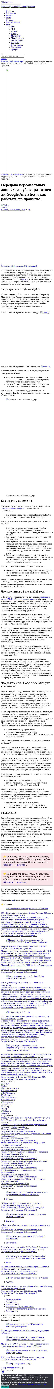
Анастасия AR (7, 933)
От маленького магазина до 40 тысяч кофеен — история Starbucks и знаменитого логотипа (25, 1268)
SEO (13, 29)
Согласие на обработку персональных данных (26, 1309)
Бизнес (9, 15)
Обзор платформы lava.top (12, 1368)
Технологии (16, 47)
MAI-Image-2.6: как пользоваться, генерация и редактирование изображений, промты (21, 1204)
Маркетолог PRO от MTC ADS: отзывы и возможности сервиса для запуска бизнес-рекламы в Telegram (25, 1345)
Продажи (15, 43)
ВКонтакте (10, 1221)
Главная (4, 61)
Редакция (5, 970)
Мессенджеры (17, 40)
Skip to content (7, 2)
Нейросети (10, 13)
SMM (8, 18)
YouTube (9, 1282)
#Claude (31, 1118)
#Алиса (42, 1120)
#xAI (3, 1120)
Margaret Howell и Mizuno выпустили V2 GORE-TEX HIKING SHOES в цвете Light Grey (24, 947)
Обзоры (9, 20)
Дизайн (14, 31)
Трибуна (14, 49)
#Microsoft (12, 1118)
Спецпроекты (12, 1311)
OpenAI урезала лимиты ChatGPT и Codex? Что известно (25, 1247)
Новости (9, 11)
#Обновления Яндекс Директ (26, 1120)
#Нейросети (22, 1118)
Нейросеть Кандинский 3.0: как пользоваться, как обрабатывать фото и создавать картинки (22, 1358)
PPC (13, 27)
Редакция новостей (9, 1077)
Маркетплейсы (17, 38)
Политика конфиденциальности (20, 1306)
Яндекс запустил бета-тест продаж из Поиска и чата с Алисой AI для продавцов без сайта (24, 1162)
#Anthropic (39, 1118)
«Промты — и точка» (14, 864)
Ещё (8, 24)
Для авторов (11, 1302)
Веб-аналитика (16, 61)
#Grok (47, 1118)
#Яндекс (9, 1120)
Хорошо (5, 1387)
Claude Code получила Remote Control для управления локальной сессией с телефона (24, 1126)
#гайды (4, 1118)
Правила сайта (12, 1304)
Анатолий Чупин (8, 1005)
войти (14, 900)
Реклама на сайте (13, 22)
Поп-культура (17, 45)
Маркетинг (16, 36)
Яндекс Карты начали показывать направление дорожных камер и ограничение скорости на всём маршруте (26, 1055)
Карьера (14, 34)
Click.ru (4, 207)
